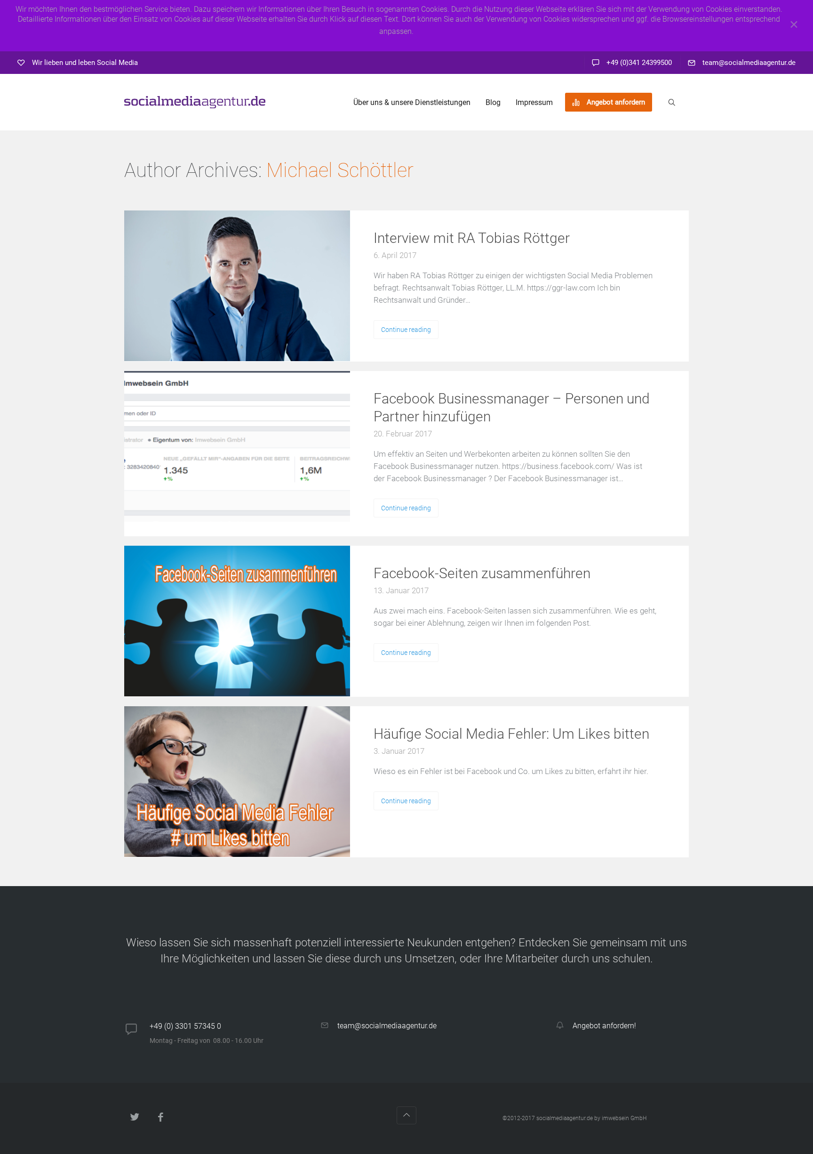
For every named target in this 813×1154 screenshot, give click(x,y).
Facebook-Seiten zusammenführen (482, 573)
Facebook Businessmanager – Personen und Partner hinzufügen (512, 407)
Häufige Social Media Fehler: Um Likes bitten (511, 734)
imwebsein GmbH (624, 1118)
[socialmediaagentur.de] (194, 102)
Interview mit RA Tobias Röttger (472, 238)
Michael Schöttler (340, 170)
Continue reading (406, 329)
